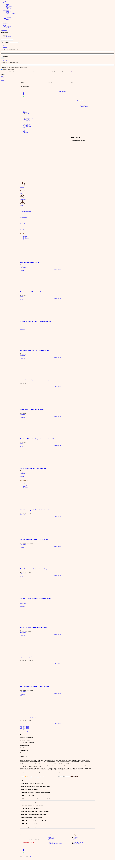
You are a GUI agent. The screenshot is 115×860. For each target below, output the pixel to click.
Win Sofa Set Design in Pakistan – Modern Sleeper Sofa (35, 321)
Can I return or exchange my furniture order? (32, 830)
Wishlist (5, 25)
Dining (21, 205)
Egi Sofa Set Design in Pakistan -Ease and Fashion (34, 657)
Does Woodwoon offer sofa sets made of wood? (32, 805)
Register (2, 74)
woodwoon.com (31, 856)
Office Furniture (76, 843)
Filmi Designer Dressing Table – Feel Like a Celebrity (34, 380)
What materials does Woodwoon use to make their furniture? (36, 786)
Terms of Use (51, 841)
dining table (76, 765)
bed (63, 765)
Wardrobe (8, 7)
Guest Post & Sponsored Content (55, 843)
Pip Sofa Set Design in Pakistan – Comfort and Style (34, 686)
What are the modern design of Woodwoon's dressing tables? (36, 798)
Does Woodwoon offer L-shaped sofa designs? (32, 817)
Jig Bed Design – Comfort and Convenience (32, 409)
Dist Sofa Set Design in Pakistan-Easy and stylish (33, 627)
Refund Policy (51, 839)
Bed (7, 5)
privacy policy (70, 71)
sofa (72, 765)
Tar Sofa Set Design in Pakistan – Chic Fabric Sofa (34, 539)
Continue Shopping (7, 36)
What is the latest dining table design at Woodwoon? (34, 814)
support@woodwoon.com (28, 842)
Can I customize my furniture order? (30, 789)
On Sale (24, 237)
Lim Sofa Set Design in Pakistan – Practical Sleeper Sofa (35, 568)
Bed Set (7, 4)
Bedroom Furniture (77, 839)
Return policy (51, 838)
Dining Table (8, 17)
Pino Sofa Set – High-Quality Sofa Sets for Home (33, 717)
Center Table (8, 11)
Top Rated (25, 239)
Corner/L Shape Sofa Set (11, 13)
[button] (80, 100)
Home (4, 1)
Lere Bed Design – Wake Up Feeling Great (31, 291)
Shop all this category (24, 726)
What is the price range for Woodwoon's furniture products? (36, 792)
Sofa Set (7, 12)
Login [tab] (4, 45)
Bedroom (5, 2)
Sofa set (22, 187)
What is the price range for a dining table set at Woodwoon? (35, 811)
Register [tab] (5, 47)
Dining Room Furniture (78, 842)
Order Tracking (6, 27)
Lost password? (4, 60)
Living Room (6, 10)
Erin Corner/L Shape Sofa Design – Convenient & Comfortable (37, 438)
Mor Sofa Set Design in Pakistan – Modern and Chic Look (36, 598)
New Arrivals (26, 238)
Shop (4, 20)
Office (4, 18)
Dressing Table (9, 6)
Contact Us (5, 23)
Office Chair (8, 19)
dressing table (68, 765)
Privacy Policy (51, 837)
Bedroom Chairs (9, 8)
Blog (4, 21)
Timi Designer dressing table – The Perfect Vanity (33, 468)
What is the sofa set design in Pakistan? (31, 808)
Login (2, 57)
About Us (75, 837)
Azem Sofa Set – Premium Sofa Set (29, 262)
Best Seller (25, 236)
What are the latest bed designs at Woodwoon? (32, 795)
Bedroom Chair (23, 217)
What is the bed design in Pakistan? (30, 823)
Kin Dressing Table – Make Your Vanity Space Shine (34, 350)
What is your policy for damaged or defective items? (34, 826)
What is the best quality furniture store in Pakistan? (34, 820)
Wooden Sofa (9, 14)
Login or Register (7, 26)
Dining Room (6, 16)
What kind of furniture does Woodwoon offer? (32, 783)
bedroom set (82, 765)
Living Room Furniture (78, 841)
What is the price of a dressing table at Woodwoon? (33, 802)
